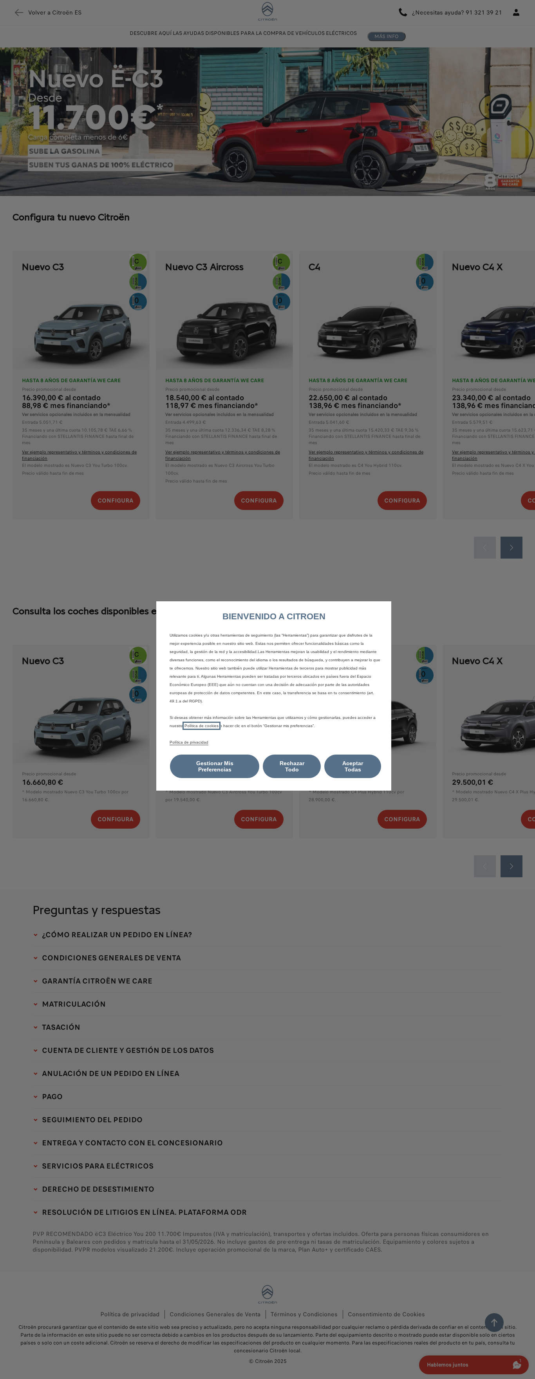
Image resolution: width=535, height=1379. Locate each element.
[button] (214, 766)
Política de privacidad (189, 742)
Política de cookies (201, 726)
